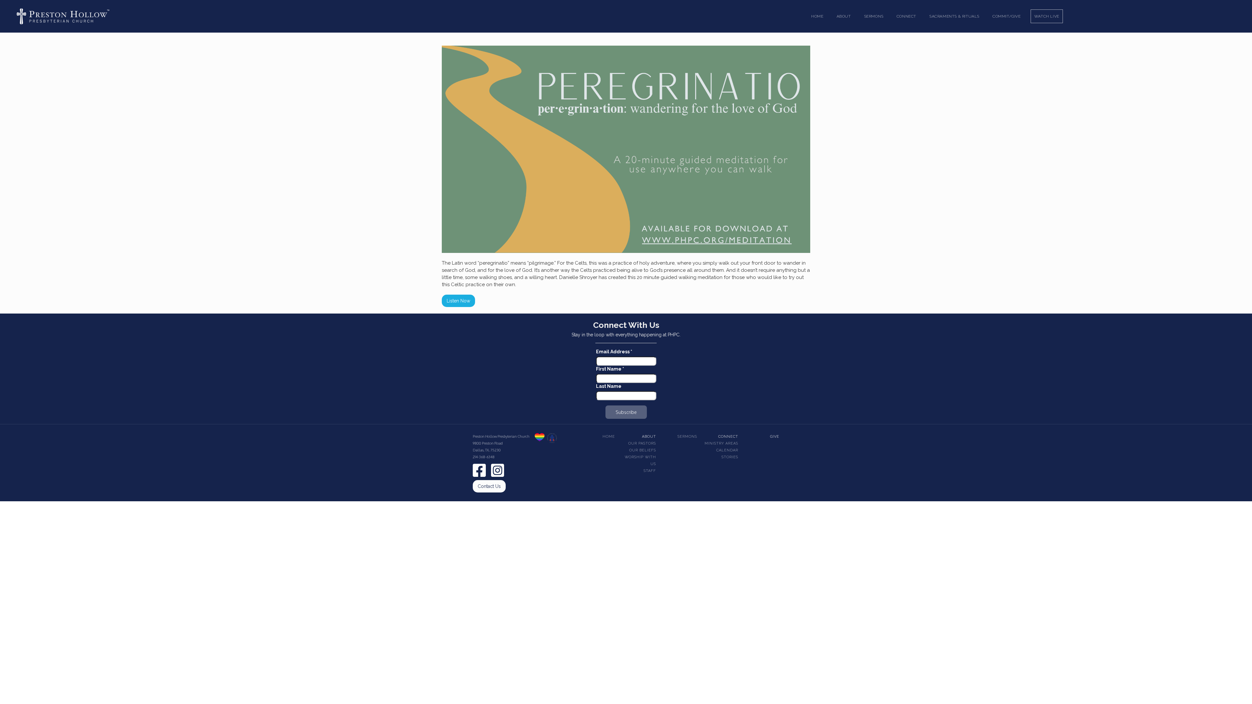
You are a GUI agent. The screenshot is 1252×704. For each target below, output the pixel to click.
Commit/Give (1006, 16)
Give (774, 436)
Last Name (608, 386)
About (649, 436)
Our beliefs (642, 450)
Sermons (687, 436)
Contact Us (489, 486)
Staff (650, 471)
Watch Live (1046, 16)
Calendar (727, 450)
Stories (730, 457)
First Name (610, 369)
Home (817, 16)
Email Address (614, 351)
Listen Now (458, 300)
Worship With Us (640, 460)
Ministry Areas (721, 443)
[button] (843, 16)
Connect (728, 436)
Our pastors (642, 443)
